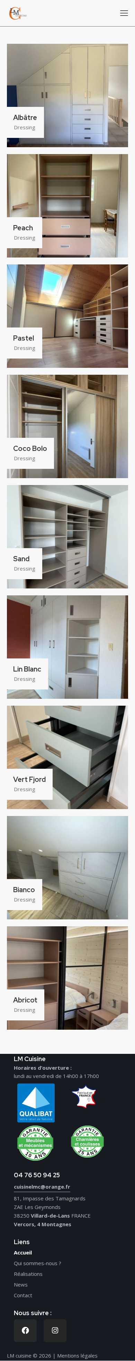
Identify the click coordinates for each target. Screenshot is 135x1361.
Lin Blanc (27, 669)
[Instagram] (55, 1330)
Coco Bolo (30, 449)
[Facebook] (25, 1330)
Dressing (24, 127)
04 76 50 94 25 (37, 1175)
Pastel (23, 338)
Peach (23, 228)
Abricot (25, 1000)
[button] (124, 13)
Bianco (24, 890)
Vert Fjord (29, 780)
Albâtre (25, 118)
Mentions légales (77, 1355)
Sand (21, 559)
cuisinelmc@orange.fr (42, 1186)
